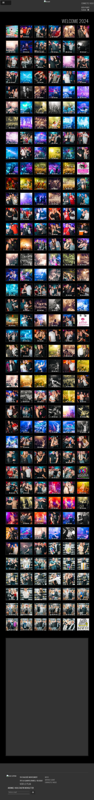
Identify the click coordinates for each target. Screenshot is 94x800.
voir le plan (25, 784)
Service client (50, 779)
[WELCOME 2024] (12, 31)
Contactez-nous (51, 782)
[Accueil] (47, 1)
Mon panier (85, 7)
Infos (47, 777)
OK (33, 792)
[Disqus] (47, 667)
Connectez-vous (87, 3)
